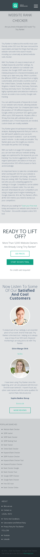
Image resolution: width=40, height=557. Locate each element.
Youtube (7, 535)
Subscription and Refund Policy (15, 523)
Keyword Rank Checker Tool (13, 460)
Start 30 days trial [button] (20, 262)
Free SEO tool (9, 484)
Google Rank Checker (11, 480)
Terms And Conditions (12, 519)
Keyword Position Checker (13, 464)
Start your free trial (29, 206)
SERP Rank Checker (10, 437)
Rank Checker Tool (10, 472)
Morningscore (28, 553)
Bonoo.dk (20, 403)
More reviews (20, 410)
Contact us (7, 510)
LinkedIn (7, 539)
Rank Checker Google (11, 468)
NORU (20, 354)
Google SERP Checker (11, 476)
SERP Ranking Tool (10, 441)
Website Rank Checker (12, 429)
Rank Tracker (8, 445)
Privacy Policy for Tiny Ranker (14, 527)
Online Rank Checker (11, 449)
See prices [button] (20, 253)
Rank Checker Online (11, 487)
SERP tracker (8, 433)
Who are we (8, 506)
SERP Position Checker (12, 456)
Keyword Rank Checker (12, 453)
